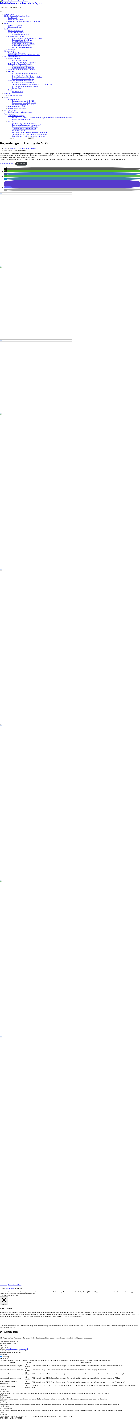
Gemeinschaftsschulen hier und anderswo (21, 69)
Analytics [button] (3, 1401)
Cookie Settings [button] (5, 1295)
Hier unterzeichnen (10, 51)
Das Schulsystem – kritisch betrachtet (20, 112)
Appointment (10, 1288)
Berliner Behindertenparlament (22, 47)
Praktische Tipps (17, 92)
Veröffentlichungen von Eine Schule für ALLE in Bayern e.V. (32, 84)
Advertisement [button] (4, 1406)
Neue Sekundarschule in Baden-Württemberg (27, 38)
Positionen (7, 29)
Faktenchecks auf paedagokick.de (23, 82)
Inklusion (7, 93)
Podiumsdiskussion (18, 130)
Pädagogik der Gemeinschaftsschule (20, 64)
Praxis (10, 90)
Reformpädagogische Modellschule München (27, 77)
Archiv (10, 121)
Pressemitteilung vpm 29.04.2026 (23, 105)
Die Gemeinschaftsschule (12, 56)
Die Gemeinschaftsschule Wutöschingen (25, 73)
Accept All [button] (14, 1295)
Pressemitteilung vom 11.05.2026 (23, 101)
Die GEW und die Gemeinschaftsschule (25, 86)
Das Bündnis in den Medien (17, 108)
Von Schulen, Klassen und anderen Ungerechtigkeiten (29, 134)
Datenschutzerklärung (15, 1285)
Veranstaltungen (9, 114)
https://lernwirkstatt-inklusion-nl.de (17, 1349)
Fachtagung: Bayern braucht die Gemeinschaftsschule (29, 132)
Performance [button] (4, 1395)
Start (5, 148)
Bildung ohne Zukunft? (19, 60)
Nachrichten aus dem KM (20, 34)
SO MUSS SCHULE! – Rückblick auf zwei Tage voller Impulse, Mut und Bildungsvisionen (42, 117)
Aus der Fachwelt (14, 58)
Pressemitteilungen (14, 99)
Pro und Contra (17, 88)
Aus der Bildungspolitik (16, 32)
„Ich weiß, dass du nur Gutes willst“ (24, 129)
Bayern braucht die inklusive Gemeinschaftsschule (28, 136)
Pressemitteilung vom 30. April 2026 (24, 103)
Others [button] (2, 1412)
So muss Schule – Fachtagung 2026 (23, 123)
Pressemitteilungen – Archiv (17, 106)
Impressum (3, 1285)
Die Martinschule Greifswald (21, 75)
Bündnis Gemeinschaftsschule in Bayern (17, 16)
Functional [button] (3, 1389)
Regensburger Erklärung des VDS (23, 44)
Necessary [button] (3, 1354)
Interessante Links (10, 110)
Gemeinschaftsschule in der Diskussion (21, 81)
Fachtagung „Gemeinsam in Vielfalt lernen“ (26, 125)
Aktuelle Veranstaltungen (16, 116)
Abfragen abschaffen (15, 25)
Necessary (5, 1356)
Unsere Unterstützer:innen (16, 53)
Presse (6, 97)
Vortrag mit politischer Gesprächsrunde (25, 127)
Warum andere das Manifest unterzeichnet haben (24, 55)
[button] (5, 169)
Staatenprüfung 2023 (15, 95)
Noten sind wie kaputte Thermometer (24, 62)
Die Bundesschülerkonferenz (21, 45)
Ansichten (11, 49)
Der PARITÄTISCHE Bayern (22, 42)
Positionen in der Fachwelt (16, 36)
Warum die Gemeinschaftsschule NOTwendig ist (24, 21)
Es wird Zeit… (9, 14)
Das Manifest (12, 18)
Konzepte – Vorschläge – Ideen (22, 66)
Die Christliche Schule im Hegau (23, 79)
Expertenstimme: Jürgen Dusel (22, 40)
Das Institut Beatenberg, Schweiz (23, 68)
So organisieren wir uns (15, 20)
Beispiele (11, 71)
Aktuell (6, 23)
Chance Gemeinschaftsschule (21, 119)
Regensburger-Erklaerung (7, 163)
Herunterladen (21, 163)
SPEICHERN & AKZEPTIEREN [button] (11, 1418)
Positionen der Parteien (15, 31)
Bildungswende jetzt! (15, 27)
